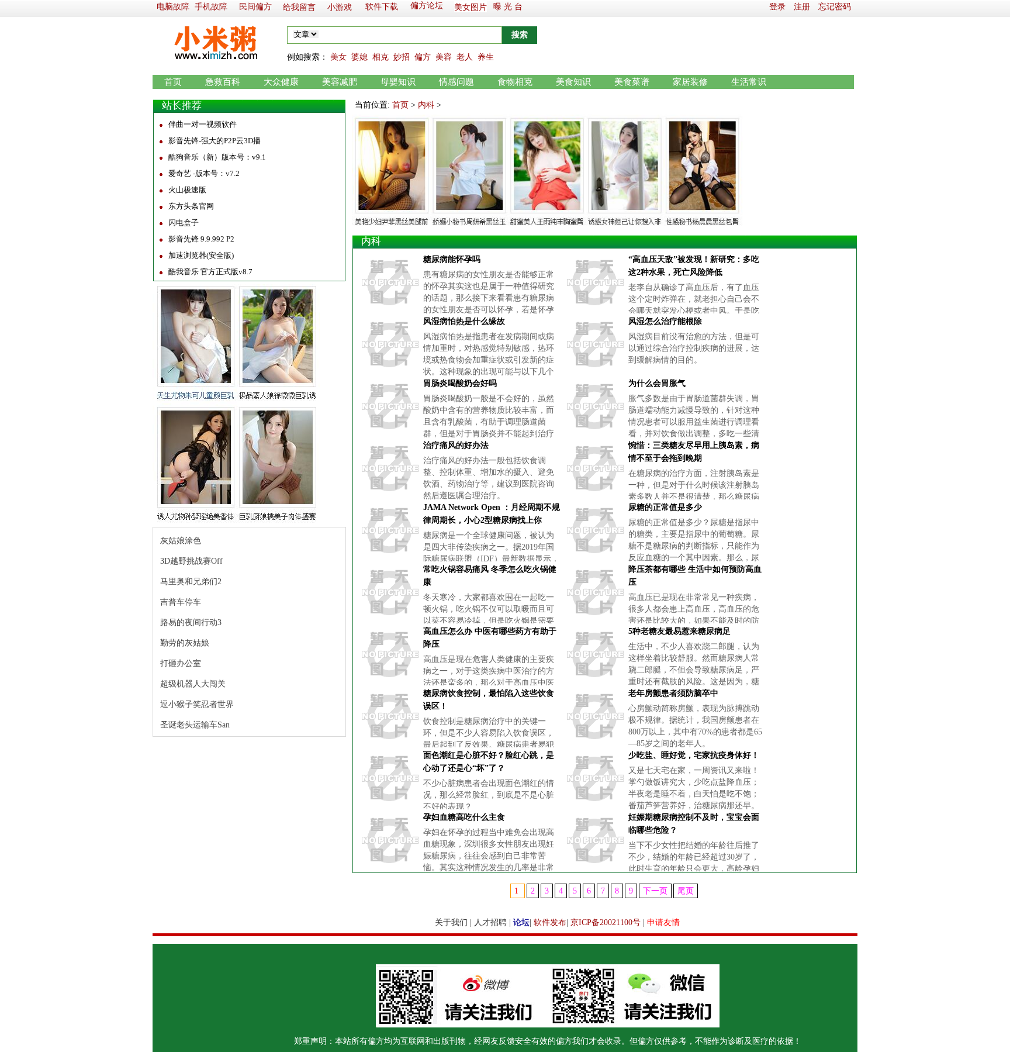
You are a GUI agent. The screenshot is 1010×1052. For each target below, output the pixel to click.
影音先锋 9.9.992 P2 (201, 238)
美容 (443, 57)
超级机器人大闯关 (193, 684)
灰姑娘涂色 (180, 540)
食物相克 (514, 82)
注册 (802, 6)
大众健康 (281, 82)
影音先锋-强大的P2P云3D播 (214, 140)
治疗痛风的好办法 (456, 445)
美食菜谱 (631, 82)
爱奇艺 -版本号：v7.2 (204, 173)
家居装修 (690, 82)
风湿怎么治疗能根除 (665, 321)
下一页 (655, 891)
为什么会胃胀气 (657, 383)
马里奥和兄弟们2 (191, 581)
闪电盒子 (183, 222)
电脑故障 (173, 6)
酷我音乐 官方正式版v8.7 (210, 271)
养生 (486, 57)
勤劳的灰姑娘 (184, 643)
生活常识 (748, 82)
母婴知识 (398, 82)
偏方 (422, 57)
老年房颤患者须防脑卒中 (673, 693)
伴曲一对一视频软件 (202, 124)
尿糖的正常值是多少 (665, 507)
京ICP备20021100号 (605, 922)
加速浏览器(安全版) (201, 255)
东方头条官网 (191, 206)
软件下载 (381, 6)
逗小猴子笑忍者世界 (197, 704)
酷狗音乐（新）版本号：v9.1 (217, 157)
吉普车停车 (180, 602)
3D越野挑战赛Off (191, 561)
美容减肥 (339, 82)
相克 (380, 57)
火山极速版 (187, 189)
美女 (338, 57)
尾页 (685, 891)
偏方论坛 (426, 5)
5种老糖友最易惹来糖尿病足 (679, 631)
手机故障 (211, 6)
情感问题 (456, 82)
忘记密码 (834, 6)
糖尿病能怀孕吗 (451, 259)
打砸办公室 (180, 663)
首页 (173, 82)
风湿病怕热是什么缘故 (464, 321)
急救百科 (222, 82)
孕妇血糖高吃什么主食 (464, 817)
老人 (464, 57)
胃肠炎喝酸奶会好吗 (460, 383)
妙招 (401, 57)
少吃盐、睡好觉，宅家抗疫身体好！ (693, 755)
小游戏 (339, 7)
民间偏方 (255, 6)
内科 (426, 105)
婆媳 (359, 57)
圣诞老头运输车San (195, 724)
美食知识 (573, 82)
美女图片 (470, 7)
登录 (777, 6)
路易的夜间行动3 (191, 622)
